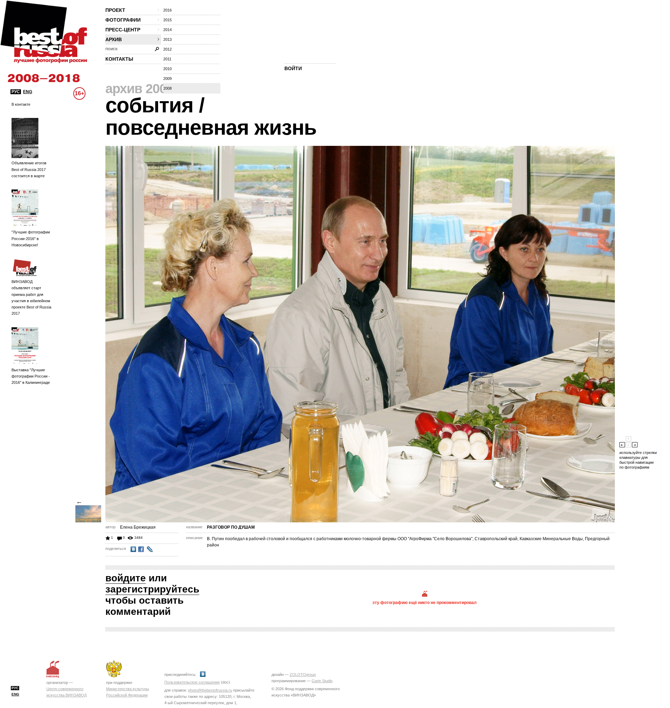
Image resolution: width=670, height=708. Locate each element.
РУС (16, 91)
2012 (167, 49)
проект (115, 10)
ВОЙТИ (293, 68)
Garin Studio (322, 681)
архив (113, 39)
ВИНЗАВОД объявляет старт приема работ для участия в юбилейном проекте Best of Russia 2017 (31, 297)
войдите (125, 578)
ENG (27, 91)
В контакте (21, 104)
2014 (167, 30)
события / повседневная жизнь (211, 116)
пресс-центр (122, 29)
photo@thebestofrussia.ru (210, 690)
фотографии (123, 20)
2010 (167, 69)
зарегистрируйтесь (152, 589)
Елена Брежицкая (138, 527)
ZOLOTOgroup (303, 674)
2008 (167, 88)
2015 (167, 20)
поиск (111, 49)
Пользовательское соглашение (192, 682)
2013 (167, 39)
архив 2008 (139, 88)
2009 (167, 78)
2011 (167, 59)
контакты (119, 59)
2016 (167, 10)
